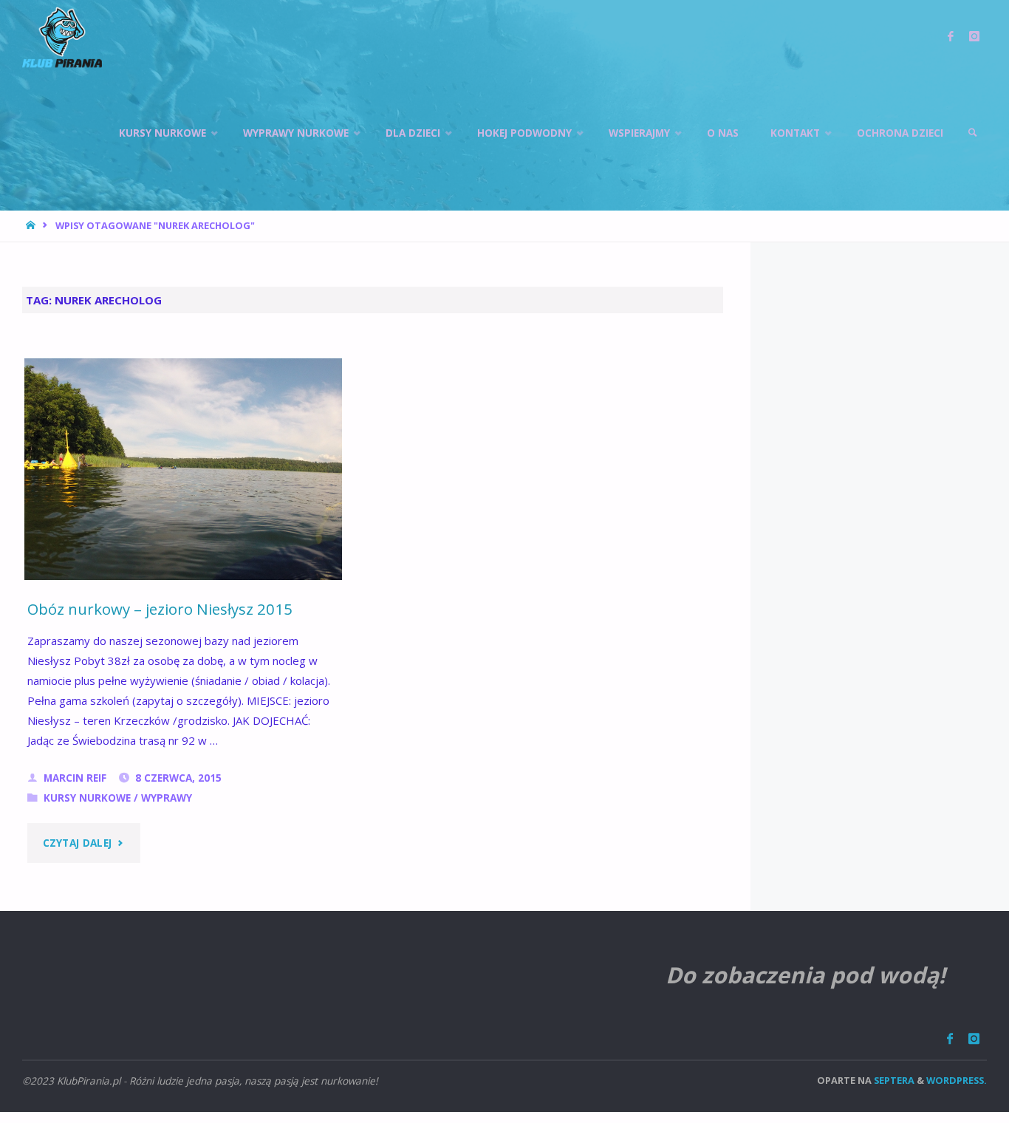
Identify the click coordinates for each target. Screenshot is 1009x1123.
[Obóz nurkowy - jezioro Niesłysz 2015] (183, 477)
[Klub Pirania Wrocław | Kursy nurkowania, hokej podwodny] (62, 37)
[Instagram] (973, 1038)
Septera (893, 1080)
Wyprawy (166, 798)
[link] (972, 133)
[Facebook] (949, 1038)
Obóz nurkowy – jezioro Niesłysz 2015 (160, 608)
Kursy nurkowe (87, 798)
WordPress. (956, 1080)
